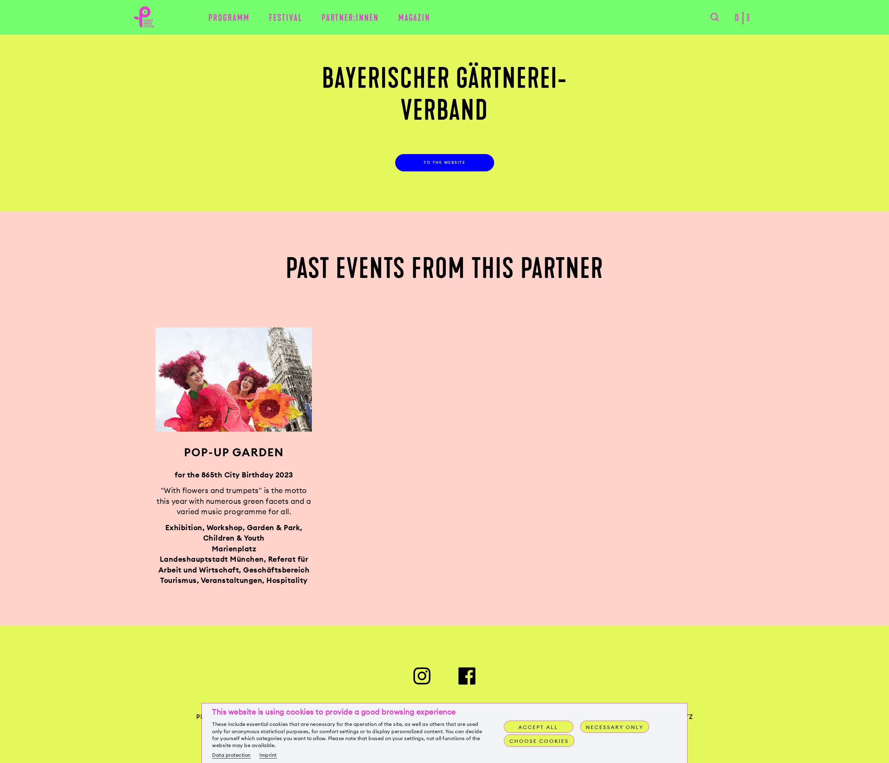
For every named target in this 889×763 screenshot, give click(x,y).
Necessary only (614, 727)
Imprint (268, 755)
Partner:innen (350, 18)
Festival (285, 18)
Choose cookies (539, 741)
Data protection (231, 755)
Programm (229, 18)
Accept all (538, 727)
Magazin (414, 18)
